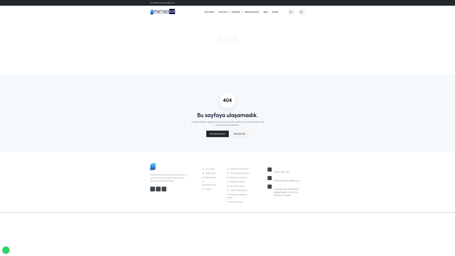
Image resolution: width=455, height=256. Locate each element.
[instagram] (300, 2)
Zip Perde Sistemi (237, 186)
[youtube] (304, 2)
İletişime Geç (239, 134)
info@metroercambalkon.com (164, 3)
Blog (266, 12)
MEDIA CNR (300, 217)
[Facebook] (292, 2)
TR (290, 12)
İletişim (275, 12)
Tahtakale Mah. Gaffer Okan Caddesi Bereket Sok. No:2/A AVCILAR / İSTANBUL (286, 192)
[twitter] (296, 2)
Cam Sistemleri (236, 202)
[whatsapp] (5, 250)
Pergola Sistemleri (237, 182)
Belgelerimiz (210, 177)
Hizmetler (236, 12)
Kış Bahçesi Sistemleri (239, 169)
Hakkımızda (210, 173)
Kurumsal (223, 12)
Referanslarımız (252, 12)
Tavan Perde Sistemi (239, 190)
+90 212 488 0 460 (281, 172)
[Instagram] (158, 189)
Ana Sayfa (209, 12)
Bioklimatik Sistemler (239, 177)
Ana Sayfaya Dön (217, 134)
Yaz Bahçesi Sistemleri (239, 173)
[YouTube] (164, 189)
